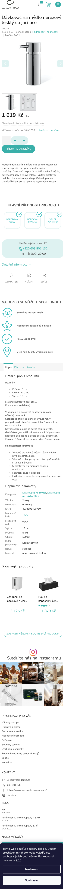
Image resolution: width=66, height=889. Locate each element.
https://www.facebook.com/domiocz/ (27, 790)
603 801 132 (14, 785)
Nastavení (31, 869)
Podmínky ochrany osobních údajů (20, 753)
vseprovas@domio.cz (18, 780)
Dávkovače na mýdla (34, 492)
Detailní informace (14, 264)
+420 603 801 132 (35, 248)
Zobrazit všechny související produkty (33, 633)
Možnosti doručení (49, 130)
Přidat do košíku (18, 149)
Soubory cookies (11, 744)
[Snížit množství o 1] (23, 140)
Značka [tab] (31, 367)
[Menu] (58, 4)
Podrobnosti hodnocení (45, 32)
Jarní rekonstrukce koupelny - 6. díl (21, 817)
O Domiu (7, 740)
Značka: (12, 35)
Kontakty (7, 762)
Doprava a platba (11, 727)
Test (4, 809)
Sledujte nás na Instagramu (34, 658)
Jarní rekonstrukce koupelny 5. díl (20, 825)
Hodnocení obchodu (13, 735)
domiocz (11, 795)
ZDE (18, 860)
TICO (25, 514)
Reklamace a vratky (12, 731)
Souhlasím (32, 880)
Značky (5, 758)
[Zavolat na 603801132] (42, 6)
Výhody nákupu (10, 722)
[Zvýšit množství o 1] (15, 140)
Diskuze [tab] (19, 367)
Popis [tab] (8, 367)
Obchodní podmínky (13, 749)
